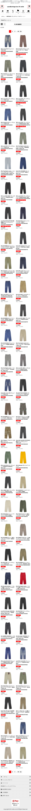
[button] (2, 6)
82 (18, 31)
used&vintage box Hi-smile (15, 6)
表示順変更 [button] (18, 24)
